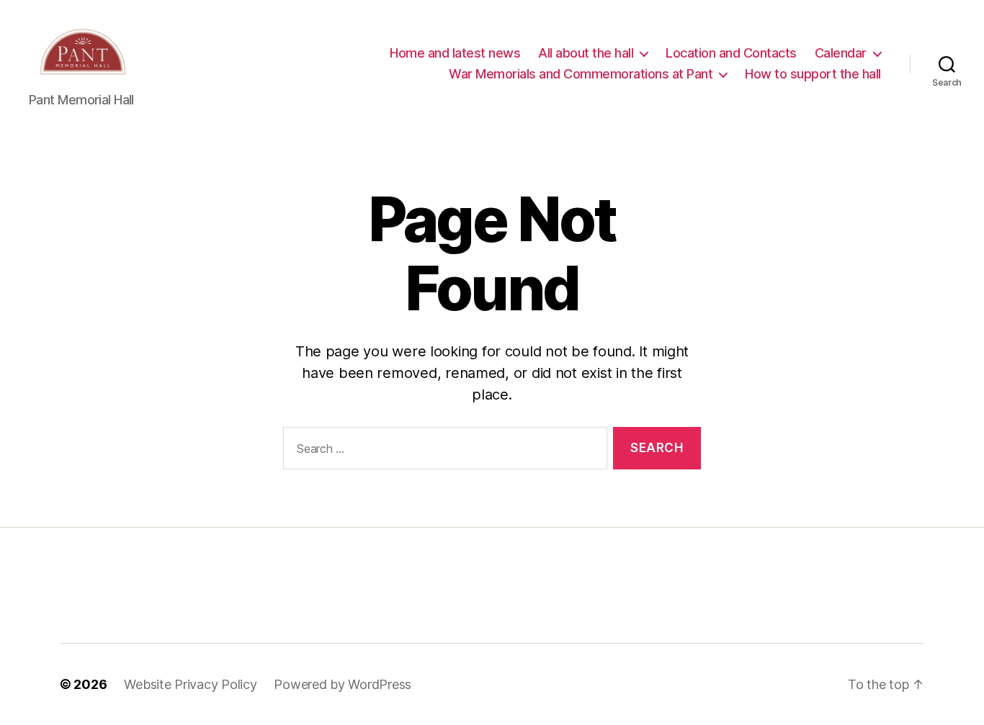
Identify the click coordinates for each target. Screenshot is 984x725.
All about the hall (585, 52)
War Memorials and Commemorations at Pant (580, 73)
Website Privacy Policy (190, 684)
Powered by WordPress (342, 684)
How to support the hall (813, 73)
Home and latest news (455, 52)
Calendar (841, 52)
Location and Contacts (731, 52)
